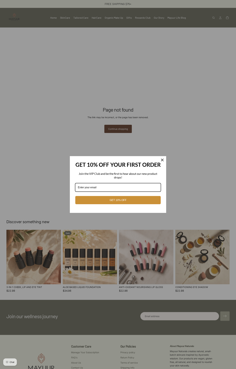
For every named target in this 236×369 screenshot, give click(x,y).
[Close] (162, 160)
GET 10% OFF (118, 200)
